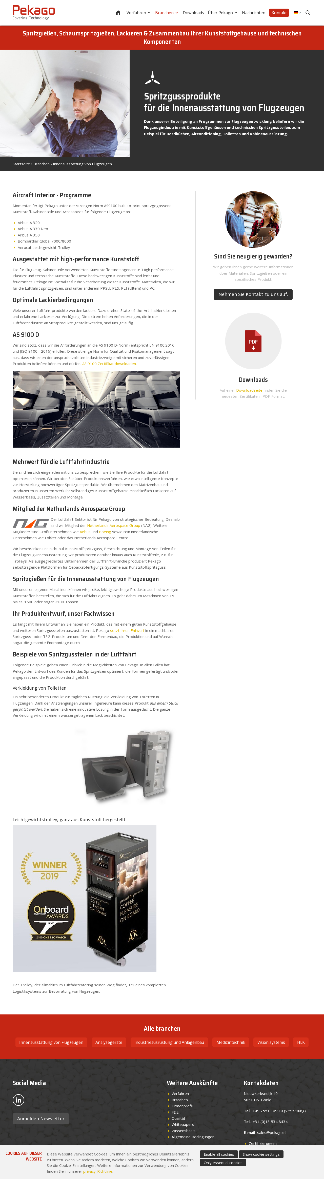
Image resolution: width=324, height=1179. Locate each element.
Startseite (121, 12)
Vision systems (271, 1042)
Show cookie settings (261, 1154)
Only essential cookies (223, 1162)
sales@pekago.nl (271, 1132)
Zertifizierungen (263, 1143)
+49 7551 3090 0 (268, 1110)
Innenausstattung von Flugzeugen (82, 163)
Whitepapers (183, 1124)
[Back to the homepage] (34, 12)
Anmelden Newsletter (41, 1118)
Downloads (193, 12)
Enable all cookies (219, 1154)
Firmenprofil (182, 1105)
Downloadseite (249, 390)
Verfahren (136, 12)
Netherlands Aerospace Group (113, 525)
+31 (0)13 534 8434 (270, 1121)
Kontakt (279, 12)
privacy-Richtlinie (97, 1171)
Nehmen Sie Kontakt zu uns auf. (253, 294)
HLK (301, 1042)
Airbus (85, 531)
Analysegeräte (108, 1042)
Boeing (105, 531)
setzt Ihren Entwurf (127, 630)
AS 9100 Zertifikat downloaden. (109, 363)
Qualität (178, 1118)
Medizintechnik (230, 1042)
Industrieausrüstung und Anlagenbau (169, 1042)
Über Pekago (220, 12)
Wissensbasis (183, 1130)
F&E (175, 1112)
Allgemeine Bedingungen (193, 1136)
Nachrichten (253, 12)
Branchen (164, 12)
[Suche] (308, 13)
